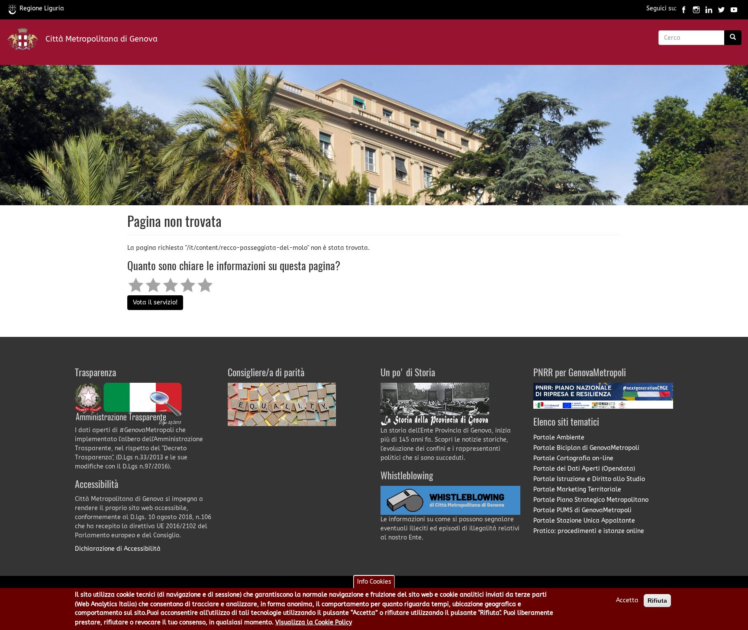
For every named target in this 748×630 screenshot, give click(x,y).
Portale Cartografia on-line (573, 458)
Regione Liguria (41, 8)
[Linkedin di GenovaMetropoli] (708, 8)
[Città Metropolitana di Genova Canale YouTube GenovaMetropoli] (734, 8)
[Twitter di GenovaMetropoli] (721, 8)
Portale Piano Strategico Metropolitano (590, 500)
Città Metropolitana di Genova (101, 39)
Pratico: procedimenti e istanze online (588, 531)
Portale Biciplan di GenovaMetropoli (586, 448)
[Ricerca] (733, 37)
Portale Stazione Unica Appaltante (584, 520)
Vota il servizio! (155, 302)
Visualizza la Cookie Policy (313, 623)
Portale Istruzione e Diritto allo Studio (589, 479)
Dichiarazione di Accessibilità (118, 548)
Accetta (627, 600)
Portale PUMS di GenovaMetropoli (582, 510)
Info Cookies (374, 581)
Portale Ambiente (558, 437)
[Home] (25, 41)
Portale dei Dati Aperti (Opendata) (584, 468)
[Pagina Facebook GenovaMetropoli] (683, 8)
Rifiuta (657, 600)
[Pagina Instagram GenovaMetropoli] (696, 8)
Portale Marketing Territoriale (577, 489)
